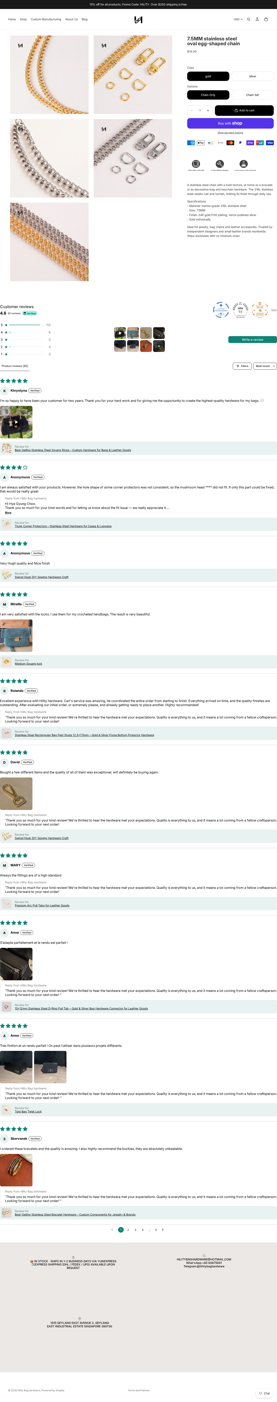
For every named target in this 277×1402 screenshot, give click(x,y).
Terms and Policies (138, 1390)
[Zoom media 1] (49, 74)
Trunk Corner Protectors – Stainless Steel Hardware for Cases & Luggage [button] (63, 526)
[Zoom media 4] (133, 158)
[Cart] (266, 19)
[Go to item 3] (146, 333)
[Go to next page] (164, 1230)
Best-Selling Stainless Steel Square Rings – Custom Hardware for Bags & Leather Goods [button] (73, 450)
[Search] (248, 19)
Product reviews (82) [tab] (15, 366)
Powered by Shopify (52, 1390)
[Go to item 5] (120, 346)
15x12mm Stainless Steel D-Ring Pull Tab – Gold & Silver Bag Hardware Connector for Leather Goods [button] (81, 1008)
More (274, 310)
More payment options (230, 132)
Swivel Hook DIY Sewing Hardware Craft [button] (42, 577)
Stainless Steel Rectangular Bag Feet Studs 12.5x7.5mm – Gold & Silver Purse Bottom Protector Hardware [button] (84, 735)
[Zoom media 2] (133, 74)
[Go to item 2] (133, 333)
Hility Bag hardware (28, 1390)
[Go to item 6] (133, 346)
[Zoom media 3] (49, 158)
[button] (25, 325)
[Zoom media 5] (49, 242)
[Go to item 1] (120, 333)
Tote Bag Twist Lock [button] (28, 1111)
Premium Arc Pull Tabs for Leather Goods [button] (42, 905)
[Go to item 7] (146, 346)
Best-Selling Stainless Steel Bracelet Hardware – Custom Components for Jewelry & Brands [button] (75, 1214)
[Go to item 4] (159, 333)
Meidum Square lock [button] (28, 663)
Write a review (252, 340)
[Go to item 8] (159, 346)
